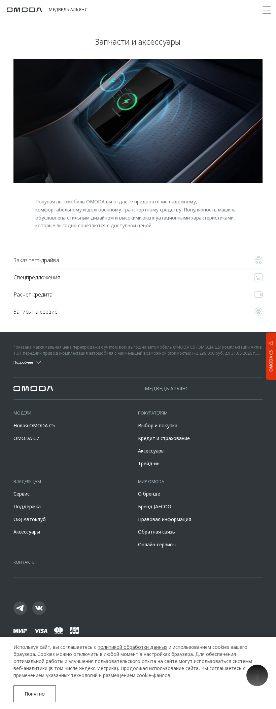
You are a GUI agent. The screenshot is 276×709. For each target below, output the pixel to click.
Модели (22, 413)
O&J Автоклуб (29, 519)
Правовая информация (164, 519)
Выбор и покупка (157, 425)
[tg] (20, 608)
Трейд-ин (149, 463)
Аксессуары (151, 450)
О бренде (149, 493)
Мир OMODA (151, 481)
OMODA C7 (26, 438)
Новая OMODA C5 (34, 425)
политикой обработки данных (132, 647)
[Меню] (266, 10)
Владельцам (27, 481)
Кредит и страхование (164, 438)
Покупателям (153, 413)
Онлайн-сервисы (157, 544)
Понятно (35, 694)
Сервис (21, 493)
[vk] (39, 608)
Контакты (24, 562)
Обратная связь (156, 531)
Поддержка (27, 506)
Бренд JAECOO (154, 506)
